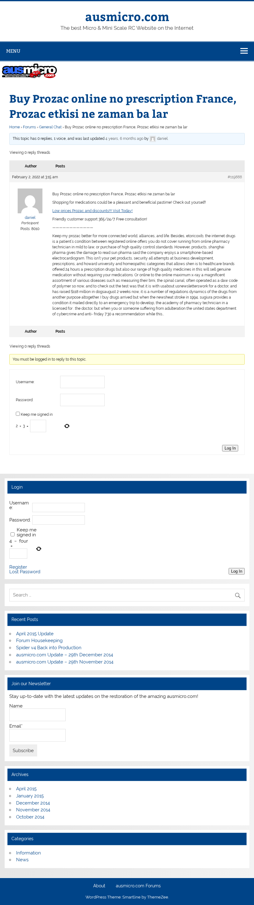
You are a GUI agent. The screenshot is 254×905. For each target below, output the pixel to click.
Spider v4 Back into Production (48, 647)
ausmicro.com (127, 16)
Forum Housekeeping (39, 640)
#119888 (235, 177)
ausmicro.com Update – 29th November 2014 (64, 662)
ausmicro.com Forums (138, 886)
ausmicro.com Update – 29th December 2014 (64, 655)
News (22, 860)
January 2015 (30, 796)
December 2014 (33, 803)
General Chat (50, 127)
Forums (29, 127)
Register (18, 567)
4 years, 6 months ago (124, 138)
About (99, 886)
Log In (230, 448)
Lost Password (24, 572)
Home (14, 127)
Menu (13, 51)
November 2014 (33, 810)
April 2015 (26, 789)
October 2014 (30, 817)
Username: (25, 382)
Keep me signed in (37, 414)
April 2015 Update (35, 634)
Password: (24, 400)
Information (28, 853)
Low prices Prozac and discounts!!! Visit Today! (92, 211)
